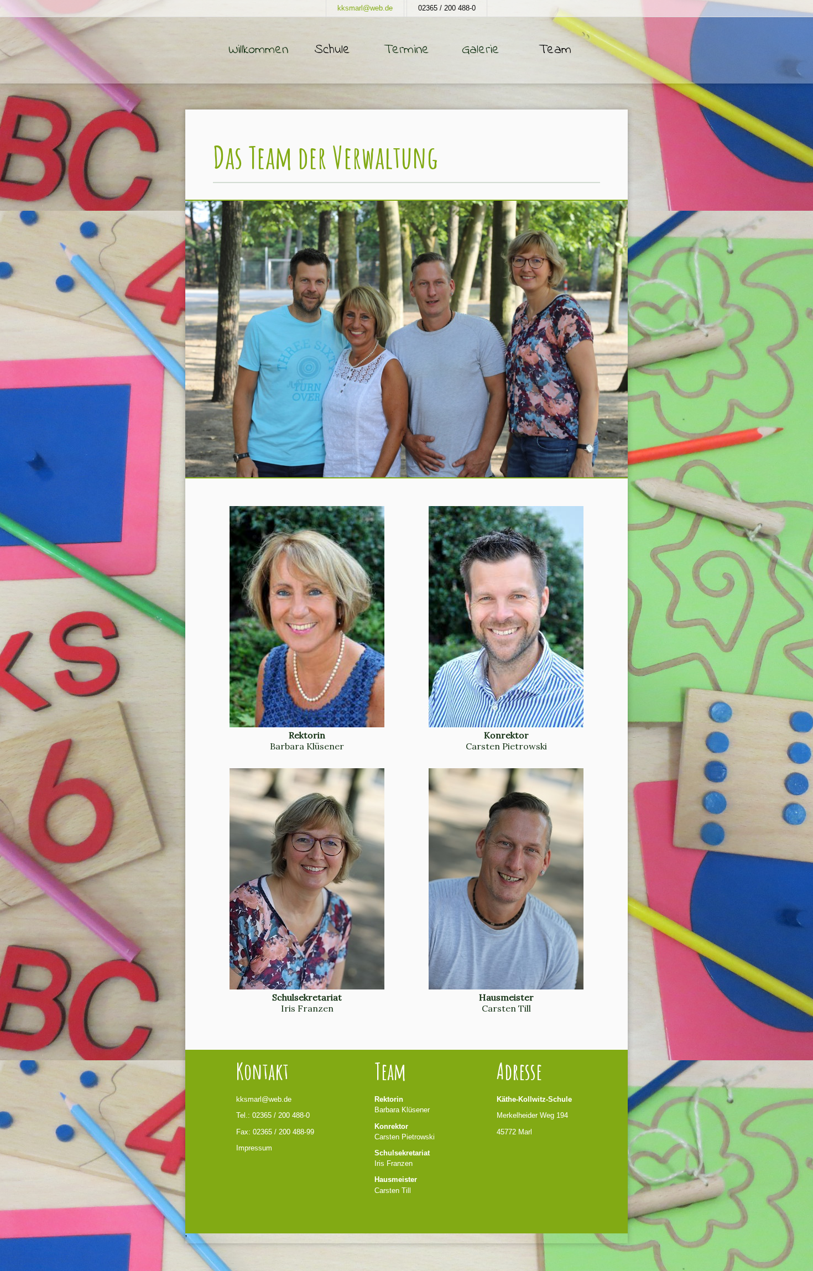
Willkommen (258, 50)
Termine (406, 50)
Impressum (254, 1148)
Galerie (480, 50)
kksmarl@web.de (365, 8)
